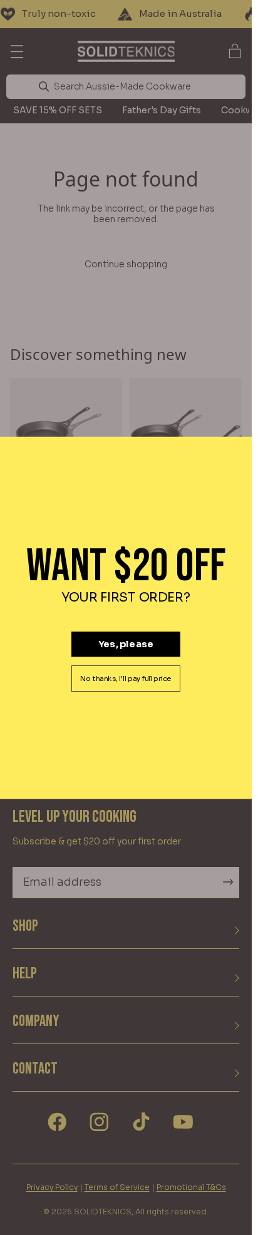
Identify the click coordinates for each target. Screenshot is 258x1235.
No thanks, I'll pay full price (126, 678)
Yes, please (125, 644)
